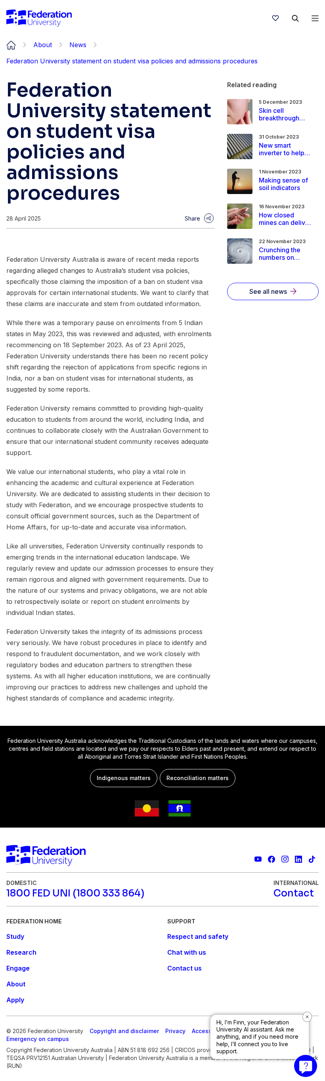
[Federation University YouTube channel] (258, 859)
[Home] (39, 18)
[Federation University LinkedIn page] (298, 859)
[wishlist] (275, 18)
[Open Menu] (315, 18)
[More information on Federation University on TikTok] (312, 859)
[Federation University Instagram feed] (285, 859)
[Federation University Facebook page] (271, 859)
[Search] (295, 18)
